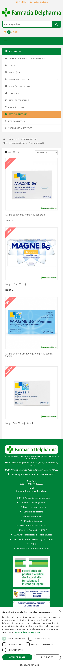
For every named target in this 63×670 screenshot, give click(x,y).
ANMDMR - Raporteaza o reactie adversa (33, 534)
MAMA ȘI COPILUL (16, 107)
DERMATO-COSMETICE (19, 79)
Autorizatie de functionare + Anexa (33, 548)
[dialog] (31, 638)
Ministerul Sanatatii (33, 521)
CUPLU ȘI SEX (15, 72)
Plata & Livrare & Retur (33, 516)
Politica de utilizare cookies (33, 507)
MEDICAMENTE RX (16, 121)
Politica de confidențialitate (27, 632)
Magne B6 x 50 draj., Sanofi (19, 423)
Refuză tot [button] (47, 657)
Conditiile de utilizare (33, 511)
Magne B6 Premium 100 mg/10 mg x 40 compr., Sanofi (29, 354)
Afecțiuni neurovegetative (14, 143)
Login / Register (40, 2)
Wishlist (23, 2)
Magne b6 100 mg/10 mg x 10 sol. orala (25, 214)
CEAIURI (12, 65)
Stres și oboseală (36, 143)
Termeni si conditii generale (33, 502)
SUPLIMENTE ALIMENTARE (20, 128)
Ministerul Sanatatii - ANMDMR (33, 530)
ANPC (33, 544)
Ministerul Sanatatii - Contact (33, 525)
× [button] (59, 611)
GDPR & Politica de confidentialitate (33, 498)
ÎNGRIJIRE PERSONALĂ (19, 100)
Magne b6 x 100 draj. (15, 284)
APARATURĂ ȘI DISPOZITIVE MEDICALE (27, 58)
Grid (10, 152)
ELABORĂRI (14, 93)
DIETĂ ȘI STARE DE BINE (20, 86)
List (17, 152)
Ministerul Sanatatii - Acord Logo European (33, 539)
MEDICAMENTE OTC (18, 114)
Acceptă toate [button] (17, 657)
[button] (31, 665)
